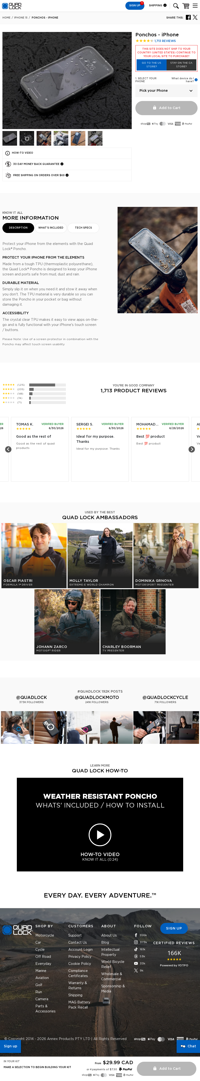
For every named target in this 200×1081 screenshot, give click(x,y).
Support (75, 935)
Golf (38, 985)
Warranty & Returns (77, 985)
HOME (6, 18)
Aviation (42, 978)
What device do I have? (182, 80)
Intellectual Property (110, 952)
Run (38, 992)
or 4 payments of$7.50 (102, 1069)
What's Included (50, 228)
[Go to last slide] (8, 449)
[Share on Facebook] (188, 17)
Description (18, 228)
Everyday (43, 964)
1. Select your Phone (146, 80)
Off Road (43, 957)
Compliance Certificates (78, 973)
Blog (105, 942)
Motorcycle (44, 935)
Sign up (10, 1046)
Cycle (40, 949)
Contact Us (77, 942)
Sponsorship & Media (113, 989)
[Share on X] (195, 17)
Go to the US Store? (151, 65)
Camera (41, 999)
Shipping (156, 5)
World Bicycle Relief (112, 964)
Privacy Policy (79, 957)
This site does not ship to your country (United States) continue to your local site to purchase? (166, 53)
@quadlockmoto (97, 698)
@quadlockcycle (165, 698)
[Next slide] (191, 449)
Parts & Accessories (45, 1009)
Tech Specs (83, 228)
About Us (109, 935)
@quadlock (31, 698)
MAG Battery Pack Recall (79, 1005)
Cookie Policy (79, 964)
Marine (40, 971)
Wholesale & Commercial (111, 976)
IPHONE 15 (21, 18)
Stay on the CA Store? (181, 65)
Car (38, 942)
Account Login (80, 949)
